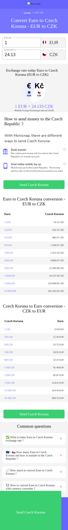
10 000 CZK (10, 390)
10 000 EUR (10, 291)
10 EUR (8, 229)
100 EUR (8, 252)
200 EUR (8, 260)
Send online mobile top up (26, 164)
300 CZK (8, 337)
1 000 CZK (9, 367)
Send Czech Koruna (34, 185)
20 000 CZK (10, 398)
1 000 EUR (9, 275)
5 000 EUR (9, 283)
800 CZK (8, 359)
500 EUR (8, 268)
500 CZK (8, 344)
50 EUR (8, 245)
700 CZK (8, 352)
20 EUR (8, 237)
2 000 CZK (9, 375)
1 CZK (7, 329)
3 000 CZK (9, 382)
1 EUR (7, 222)
